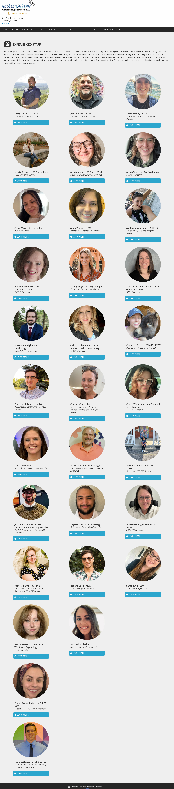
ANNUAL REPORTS (112, 29)
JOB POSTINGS (76, 29)
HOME (4, 29)
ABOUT (15, 29)
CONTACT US (94, 29)
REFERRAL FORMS (46, 29)
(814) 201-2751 (8, 23)
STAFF (62, 29)
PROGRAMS (27, 29)
